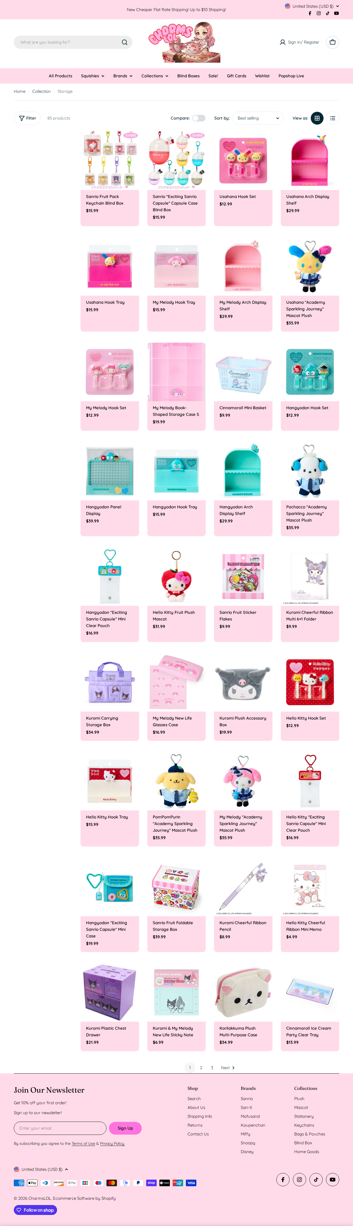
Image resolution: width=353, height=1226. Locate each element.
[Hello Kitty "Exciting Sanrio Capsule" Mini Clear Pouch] (310, 781)
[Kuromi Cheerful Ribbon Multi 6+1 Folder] (310, 576)
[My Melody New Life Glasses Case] (176, 682)
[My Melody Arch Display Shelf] (243, 266)
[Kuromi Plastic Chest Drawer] (110, 992)
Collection (41, 91)
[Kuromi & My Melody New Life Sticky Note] (176, 992)
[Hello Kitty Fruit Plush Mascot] (176, 576)
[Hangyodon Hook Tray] (176, 471)
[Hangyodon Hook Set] (310, 372)
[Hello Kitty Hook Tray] (110, 781)
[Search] (124, 42)
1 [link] (190, 1067)
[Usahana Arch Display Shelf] (310, 160)
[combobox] (73, 42)
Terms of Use (83, 1143)
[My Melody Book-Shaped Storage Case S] (176, 372)
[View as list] (332, 118)
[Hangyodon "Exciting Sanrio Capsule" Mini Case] (110, 887)
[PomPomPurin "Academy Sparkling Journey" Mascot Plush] (176, 781)
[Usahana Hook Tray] (110, 266)
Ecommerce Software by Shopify (84, 1198)
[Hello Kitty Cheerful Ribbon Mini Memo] (310, 887)
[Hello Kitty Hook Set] (310, 682)
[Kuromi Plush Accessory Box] (243, 682)
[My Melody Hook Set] (110, 372)
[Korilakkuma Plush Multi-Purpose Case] (243, 992)
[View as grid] (317, 118)
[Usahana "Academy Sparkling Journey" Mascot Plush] (310, 266)
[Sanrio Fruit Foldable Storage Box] (176, 887)
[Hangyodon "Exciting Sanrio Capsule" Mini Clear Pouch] (110, 576)
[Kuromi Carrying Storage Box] (110, 682)
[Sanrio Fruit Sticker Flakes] (243, 576)
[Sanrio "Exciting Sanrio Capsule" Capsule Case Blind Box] (176, 160)
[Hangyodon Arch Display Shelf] (243, 471)
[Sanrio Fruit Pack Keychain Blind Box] (110, 160)
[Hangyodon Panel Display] (110, 471)
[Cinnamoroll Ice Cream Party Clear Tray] (310, 992)
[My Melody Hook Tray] (176, 266)
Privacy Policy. (112, 1143)
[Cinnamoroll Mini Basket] (243, 372)
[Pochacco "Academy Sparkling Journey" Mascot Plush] (310, 471)
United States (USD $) (313, 6)
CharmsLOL (39, 1198)
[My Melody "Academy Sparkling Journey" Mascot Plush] (243, 781)
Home (19, 91)
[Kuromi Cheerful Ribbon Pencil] (243, 887)
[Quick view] (131, 143)
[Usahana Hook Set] (243, 160)
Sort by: (222, 118)
